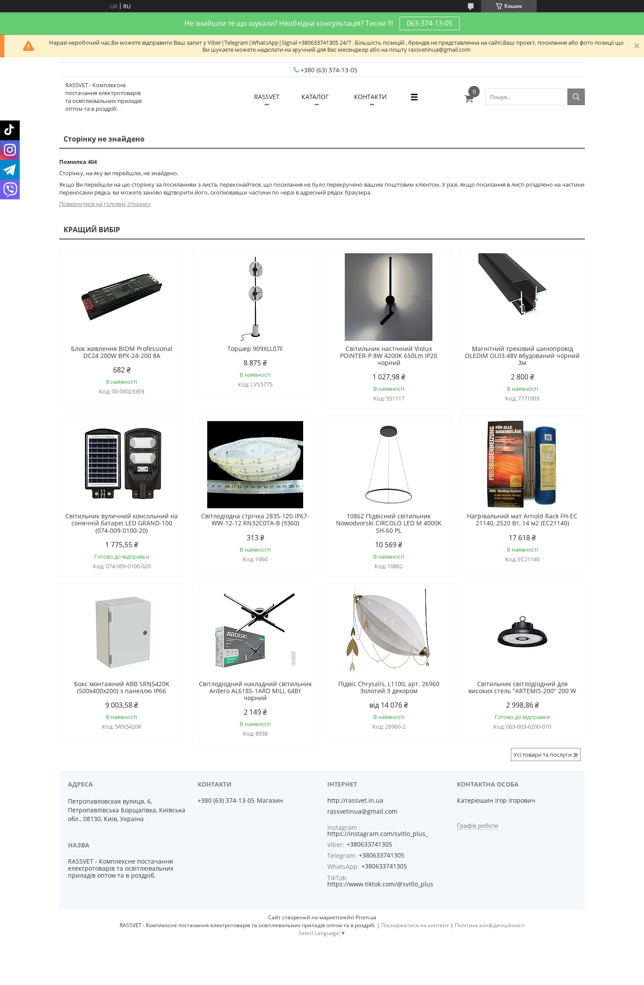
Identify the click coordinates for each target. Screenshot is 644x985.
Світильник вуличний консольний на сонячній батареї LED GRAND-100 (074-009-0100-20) (121, 523)
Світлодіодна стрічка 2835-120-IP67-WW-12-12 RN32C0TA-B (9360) (255, 520)
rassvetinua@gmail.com (362, 811)
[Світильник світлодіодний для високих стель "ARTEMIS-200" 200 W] (522, 632)
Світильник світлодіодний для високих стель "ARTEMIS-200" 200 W (522, 687)
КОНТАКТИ (370, 96)
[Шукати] (576, 97)
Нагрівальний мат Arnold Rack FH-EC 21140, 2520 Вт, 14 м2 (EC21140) (522, 520)
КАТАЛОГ (315, 96)
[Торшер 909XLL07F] (255, 297)
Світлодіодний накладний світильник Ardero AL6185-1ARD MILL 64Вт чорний (255, 691)
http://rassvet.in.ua (355, 800)
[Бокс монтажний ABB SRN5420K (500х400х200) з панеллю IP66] (121, 632)
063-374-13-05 (430, 23)
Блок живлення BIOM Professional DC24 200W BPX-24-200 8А (122, 352)
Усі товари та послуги (542, 754)
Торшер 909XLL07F (255, 348)
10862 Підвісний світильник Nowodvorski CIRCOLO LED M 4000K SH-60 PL (389, 523)
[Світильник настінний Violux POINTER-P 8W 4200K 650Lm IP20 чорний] (388, 297)
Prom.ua (366, 917)
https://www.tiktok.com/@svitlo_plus (380, 884)
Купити (167, 271)
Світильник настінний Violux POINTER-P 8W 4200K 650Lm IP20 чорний (388, 355)
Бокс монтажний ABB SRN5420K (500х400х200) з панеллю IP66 (122, 687)
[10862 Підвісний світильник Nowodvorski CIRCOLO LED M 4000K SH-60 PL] (388, 464)
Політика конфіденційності (490, 925)
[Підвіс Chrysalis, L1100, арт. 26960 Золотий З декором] (388, 632)
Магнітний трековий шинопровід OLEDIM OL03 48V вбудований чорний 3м (522, 355)
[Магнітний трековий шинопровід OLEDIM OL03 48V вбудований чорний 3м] (522, 297)
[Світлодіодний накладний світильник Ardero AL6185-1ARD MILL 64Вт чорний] (255, 632)
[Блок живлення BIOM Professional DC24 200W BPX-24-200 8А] (121, 297)
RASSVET (267, 96)
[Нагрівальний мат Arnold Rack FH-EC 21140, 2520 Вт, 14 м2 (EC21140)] (522, 464)
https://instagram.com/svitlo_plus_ (377, 833)
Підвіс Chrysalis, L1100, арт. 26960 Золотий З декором (388, 687)
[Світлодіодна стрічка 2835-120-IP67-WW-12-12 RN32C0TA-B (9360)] (255, 464)
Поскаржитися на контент (415, 925)
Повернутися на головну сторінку (105, 204)
